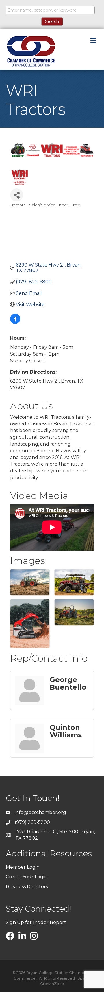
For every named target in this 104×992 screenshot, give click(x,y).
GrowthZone (52, 983)
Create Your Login (26, 876)
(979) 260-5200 (32, 822)
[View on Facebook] (15, 322)
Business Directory (27, 886)
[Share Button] (16, 194)
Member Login (23, 867)
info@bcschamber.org (40, 812)
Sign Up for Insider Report (36, 922)
